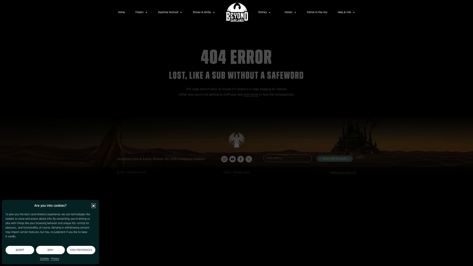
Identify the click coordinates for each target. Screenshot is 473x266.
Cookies (44, 259)
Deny (50, 250)
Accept (20, 250)
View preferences (81, 250)
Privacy (55, 259)
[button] (93, 205)
